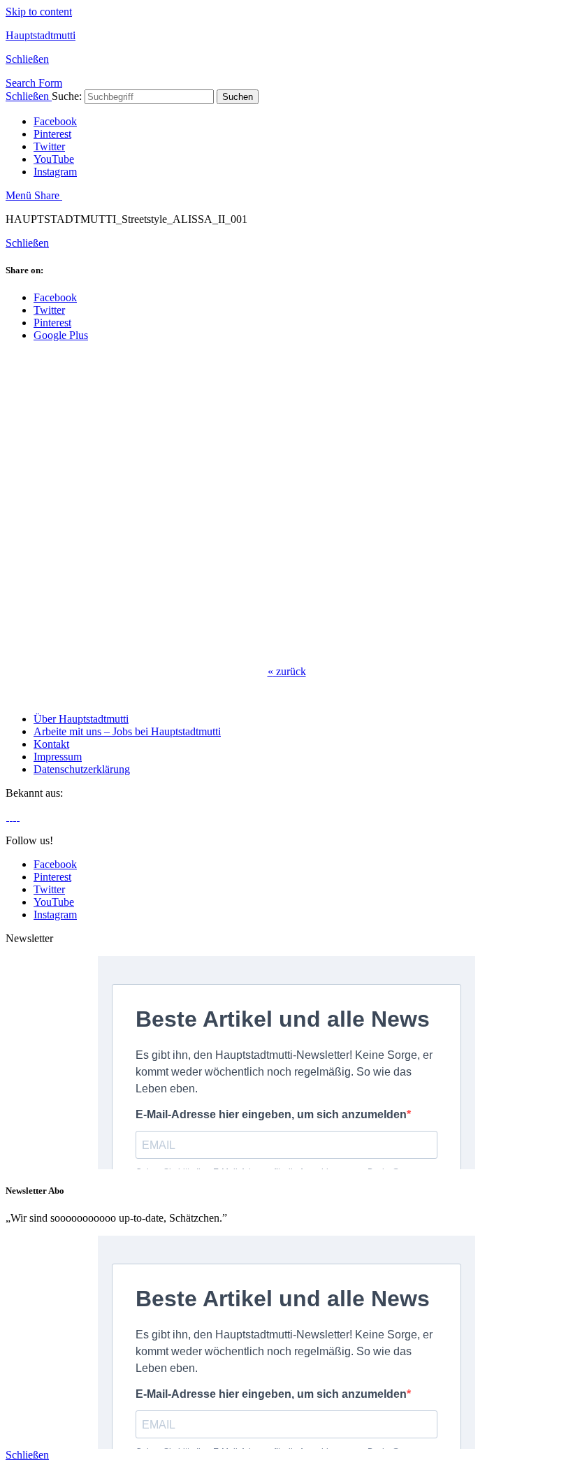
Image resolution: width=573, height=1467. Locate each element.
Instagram (55, 172)
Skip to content (39, 11)
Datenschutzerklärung (82, 769)
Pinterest (52, 134)
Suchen (237, 97)
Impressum (58, 757)
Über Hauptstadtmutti (81, 719)
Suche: (67, 96)
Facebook (55, 121)
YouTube (54, 159)
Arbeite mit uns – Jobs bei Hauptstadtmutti (127, 731)
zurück (287, 671)
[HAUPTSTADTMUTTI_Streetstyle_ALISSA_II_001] (229, 647)
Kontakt (51, 744)
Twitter (49, 146)
